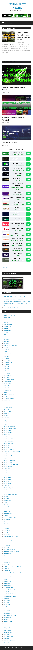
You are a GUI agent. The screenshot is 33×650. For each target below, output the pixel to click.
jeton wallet (7, 562)
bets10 (12, 44)
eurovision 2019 (8, 541)
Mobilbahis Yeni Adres (7, 50)
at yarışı (6, 396)
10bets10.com (7, 326)
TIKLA (28, 159)
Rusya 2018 (7, 611)
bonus (5, 502)
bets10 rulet (7, 485)
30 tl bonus (7, 373)
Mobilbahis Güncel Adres (10, 590)
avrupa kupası (7, 401)
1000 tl (5, 322)
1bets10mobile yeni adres (10, 345)
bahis (5, 403)
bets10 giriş (7, 468)
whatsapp (6, 634)
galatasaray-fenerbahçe (10, 549)
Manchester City (8, 575)
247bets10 (6, 356)
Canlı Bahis (7, 505)
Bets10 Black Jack (8, 443)
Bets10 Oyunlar (8, 481)
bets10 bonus (7, 445)
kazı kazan (6, 568)
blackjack (6, 498)
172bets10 (6, 343)
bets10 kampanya (8, 473)
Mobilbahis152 (17, 50)
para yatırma (7, 602)
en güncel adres (8, 530)
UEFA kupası (7, 630)
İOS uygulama (7, 556)
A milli (5, 392)
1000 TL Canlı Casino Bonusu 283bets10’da (15, 297)
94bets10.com (7, 386)
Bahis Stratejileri (8, 407)
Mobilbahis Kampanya (11, 48)
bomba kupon (7, 500)
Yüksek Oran (5, 52)
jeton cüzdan (7, 560)
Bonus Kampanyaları (9, 62)
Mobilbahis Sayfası (22, 48)
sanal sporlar (7, 617)
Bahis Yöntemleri (8, 409)
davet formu (7, 519)
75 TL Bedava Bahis (9, 379)
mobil (5, 579)
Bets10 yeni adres (8, 492)
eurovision (7, 539)
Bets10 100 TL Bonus (9, 426)
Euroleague (7, 534)
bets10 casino (7, 454)
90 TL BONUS (7, 384)
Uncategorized (8, 632)
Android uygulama (9, 394)
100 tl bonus (7, 320)
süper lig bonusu (8, 621)
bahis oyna (7, 405)
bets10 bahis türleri (9, 439)
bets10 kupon (7, 475)
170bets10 (6, 339)
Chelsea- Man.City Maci (10, 517)
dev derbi (6, 522)
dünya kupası (7, 524)
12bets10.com (7, 333)
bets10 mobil (7, 479)
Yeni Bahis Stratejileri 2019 (11, 307)
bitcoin (6, 496)
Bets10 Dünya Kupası (9, 460)
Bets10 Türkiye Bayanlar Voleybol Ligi (14, 488)
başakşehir (7, 413)
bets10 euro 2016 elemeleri (11, 464)
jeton (5, 558)
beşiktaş (6, 420)
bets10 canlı (7, 447)
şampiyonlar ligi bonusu (10, 615)
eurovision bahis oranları (10, 543)
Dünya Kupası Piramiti (10, 526)
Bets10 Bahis (7, 434)
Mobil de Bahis (25, 44)
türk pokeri (7, 628)
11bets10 (6, 328)
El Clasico (6, 528)
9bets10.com (7, 390)
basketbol (6, 415)
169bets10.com (8, 337)
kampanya (6, 564)
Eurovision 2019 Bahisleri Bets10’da (13, 299)
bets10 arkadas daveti (10, 432)
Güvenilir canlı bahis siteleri (11, 551)
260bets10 (6, 364)
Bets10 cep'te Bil (8, 456)
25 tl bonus (7, 360)
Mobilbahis (7, 583)
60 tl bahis (7, 377)
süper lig (6, 619)
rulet (5, 609)
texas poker (7, 626)
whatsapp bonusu (8, 636)
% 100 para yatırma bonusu (11, 316)
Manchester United (9, 577)
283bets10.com (8, 371)
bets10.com (5, 267)
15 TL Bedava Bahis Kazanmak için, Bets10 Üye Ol (17, 301)
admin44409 (5, 44)
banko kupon (7, 411)
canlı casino (7, 507)
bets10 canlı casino (9, 449)
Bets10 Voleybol (8, 490)
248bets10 (6, 358)
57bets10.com (7, 375)
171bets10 (6, 341)
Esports (6, 532)
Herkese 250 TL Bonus (10, 143)
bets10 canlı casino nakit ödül (12, 451)
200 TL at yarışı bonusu (10, 350)
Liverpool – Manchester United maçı (13, 573)
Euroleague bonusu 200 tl (11, 536)
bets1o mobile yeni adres (10, 494)
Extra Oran (17, 44)
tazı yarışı (6, 624)
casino (5, 509)
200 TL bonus (7, 352)
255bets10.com (8, 362)
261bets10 (6, 367)
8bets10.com (7, 381)
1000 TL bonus (8, 324)
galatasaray (7, 547)
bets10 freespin (8, 466)
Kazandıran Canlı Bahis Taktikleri (12, 566)
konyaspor (7, 570)
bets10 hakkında (8, 471)
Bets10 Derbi (7, 458)
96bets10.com (7, 388)
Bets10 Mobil (7, 477)
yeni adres (6, 638)
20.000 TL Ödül (8, 347)
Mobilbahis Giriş (14, 46)
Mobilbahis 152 (5, 46)
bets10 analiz (7, 430)
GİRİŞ (28, 153)
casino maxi (7, 511)
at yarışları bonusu (9, 398)
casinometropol (8, 513)
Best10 (5, 422)
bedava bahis (7, 417)
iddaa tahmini (7, 553)
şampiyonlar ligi (26, 50)
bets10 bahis (7, 437)
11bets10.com (7, 330)
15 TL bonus (7, 335)
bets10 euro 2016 (8, 462)
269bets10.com (8, 369)
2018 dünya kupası (9, 354)
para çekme (7, 600)
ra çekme (6, 607)
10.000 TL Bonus (8, 318)
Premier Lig (7, 604)
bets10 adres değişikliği (10, 428)
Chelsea (6, 515)
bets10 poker (7, 483)
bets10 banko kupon (9, 441)
